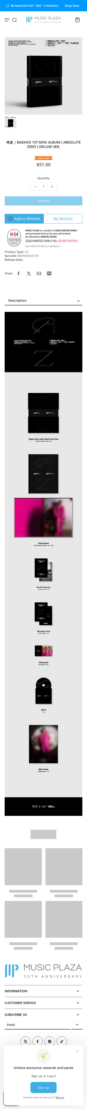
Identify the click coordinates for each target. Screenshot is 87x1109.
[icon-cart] (77, 19)
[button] (43, 201)
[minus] (35, 186)
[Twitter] (25, 1041)
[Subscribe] (76, 1024)
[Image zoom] (43, 76)
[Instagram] (50, 1041)
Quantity (43, 178)
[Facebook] (37, 1041)
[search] (14, 19)
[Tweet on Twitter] (29, 273)
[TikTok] (62, 1041)
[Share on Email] (39, 273)
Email (11, 1025)
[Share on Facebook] (18, 273)
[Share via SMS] (49, 273)
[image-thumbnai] (10, 122)
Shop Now (72, 6)
